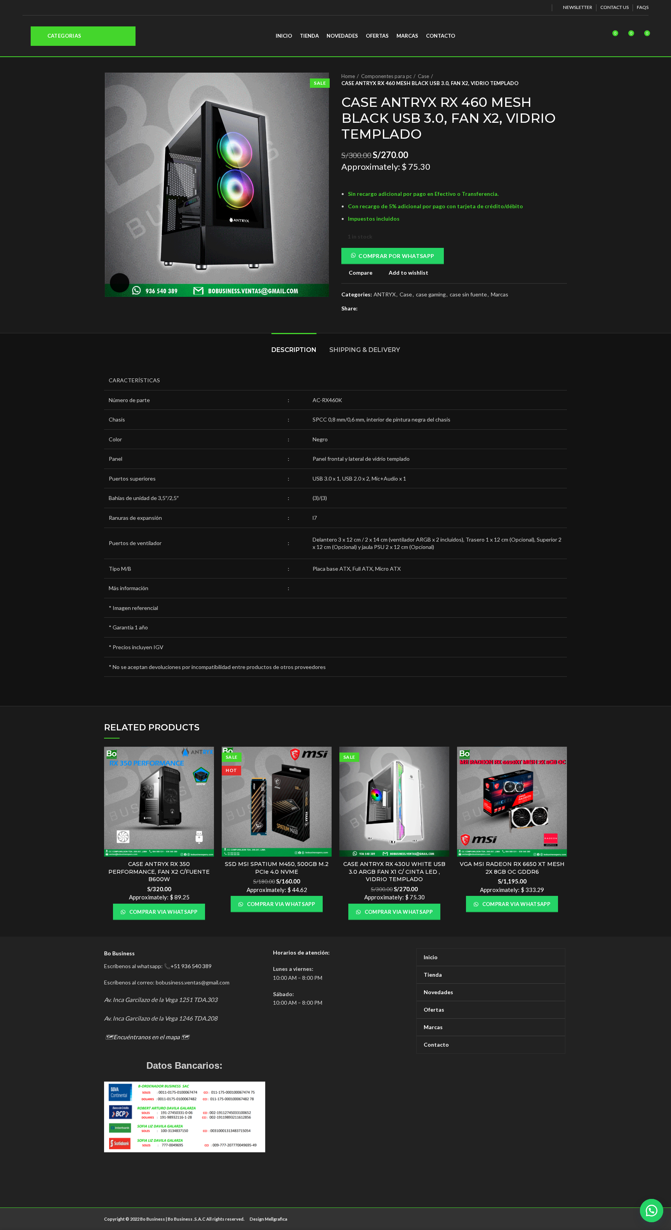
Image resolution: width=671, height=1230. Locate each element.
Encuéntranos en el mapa (146, 1036)
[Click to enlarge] (119, 283)
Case (423, 76)
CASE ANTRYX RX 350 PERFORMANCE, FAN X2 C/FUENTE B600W (159, 872)
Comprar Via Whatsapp (162, 912)
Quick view (208, 777)
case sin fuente (468, 294)
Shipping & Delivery (364, 350)
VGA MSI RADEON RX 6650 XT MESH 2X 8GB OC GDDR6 (512, 868)
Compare (360, 272)
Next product (563, 80)
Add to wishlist (408, 272)
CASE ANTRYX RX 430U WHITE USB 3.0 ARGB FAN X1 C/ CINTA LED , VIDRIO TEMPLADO (394, 872)
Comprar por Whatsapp (396, 256)
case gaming (431, 294)
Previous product (547, 80)
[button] (651, 1210)
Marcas (499, 294)
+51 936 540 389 (191, 966)
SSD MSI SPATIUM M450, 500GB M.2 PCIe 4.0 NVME (277, 868)
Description (293, 350)
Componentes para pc (386, 76)
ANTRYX (385, 294)
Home (348, 76)
